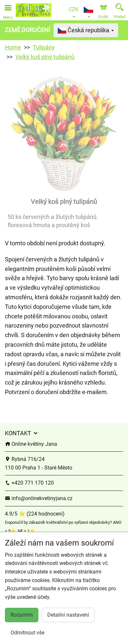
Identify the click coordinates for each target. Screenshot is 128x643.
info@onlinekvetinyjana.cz (41, 498)
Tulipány (44, 47)
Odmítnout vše (27, 633)
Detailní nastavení (68, 615)
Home (13, 47)
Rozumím (22, 615)
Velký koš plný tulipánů (45, 56)
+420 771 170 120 (32, 483)
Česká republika (88, 30)
